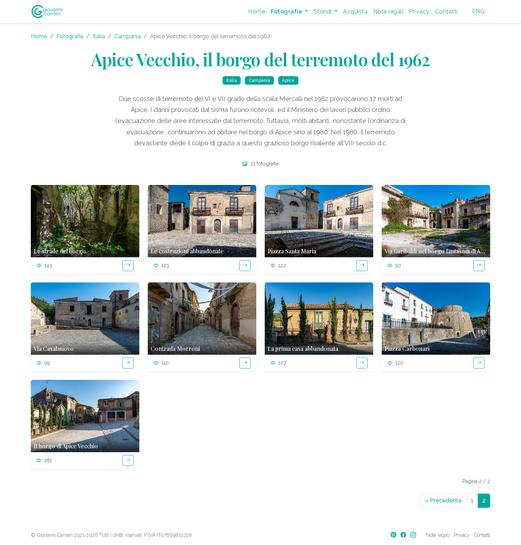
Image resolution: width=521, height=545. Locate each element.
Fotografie (69, 36)
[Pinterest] (394, 535)
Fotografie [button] (287, 11)
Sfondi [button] (323, 11)
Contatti (446, 11)
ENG (478, 11)
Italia (99, 36)
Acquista (355, 11)
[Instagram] (414, 535)
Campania (127, 36)
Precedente (443, 500)
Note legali (388, 11)
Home (256, 11)
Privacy (419, 11)
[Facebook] (404, 535)
